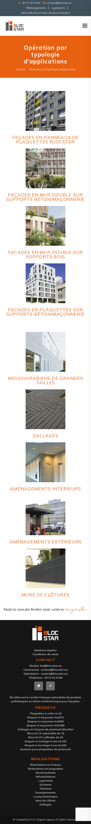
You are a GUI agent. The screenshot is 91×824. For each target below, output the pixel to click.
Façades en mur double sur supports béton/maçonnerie (45, 197)
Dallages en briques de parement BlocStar (45, 729)
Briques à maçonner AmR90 (45, 721)
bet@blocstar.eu (51, 665)
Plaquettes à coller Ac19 (45, 713)
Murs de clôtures (45, 595)
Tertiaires (46, 788)
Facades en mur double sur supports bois (45, 254)
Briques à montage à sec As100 (45, 741)
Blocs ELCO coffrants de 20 (45, 737)
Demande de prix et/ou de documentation (45, 12)
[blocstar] (14, 25)
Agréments (58, 8)
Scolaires (46, 784)
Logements (45, 780)
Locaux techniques (45, 796)
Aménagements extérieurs (45, 541)
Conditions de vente (45, 654)
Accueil (20, 69)
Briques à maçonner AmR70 (45, 717)
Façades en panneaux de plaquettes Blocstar (45, 140)
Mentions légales (45, 650)
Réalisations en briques (45, 764)
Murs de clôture (45, 800)
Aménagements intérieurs (45, 488)
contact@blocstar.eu (59, 2)
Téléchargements (36, 8)
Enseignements (45, 792)
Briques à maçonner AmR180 (45, 725)
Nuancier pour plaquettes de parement (45, 749)
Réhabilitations (45, 776)
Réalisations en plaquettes (45, 768)
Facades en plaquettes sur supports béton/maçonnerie (45, 312)
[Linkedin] (38, 685)
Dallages (45, 435)
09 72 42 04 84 (31, 2)
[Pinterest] (50, 685)
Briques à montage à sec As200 (45, 745)
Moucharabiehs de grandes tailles (45, 380)
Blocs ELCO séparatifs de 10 (45, 733)
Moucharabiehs (46, 772)
